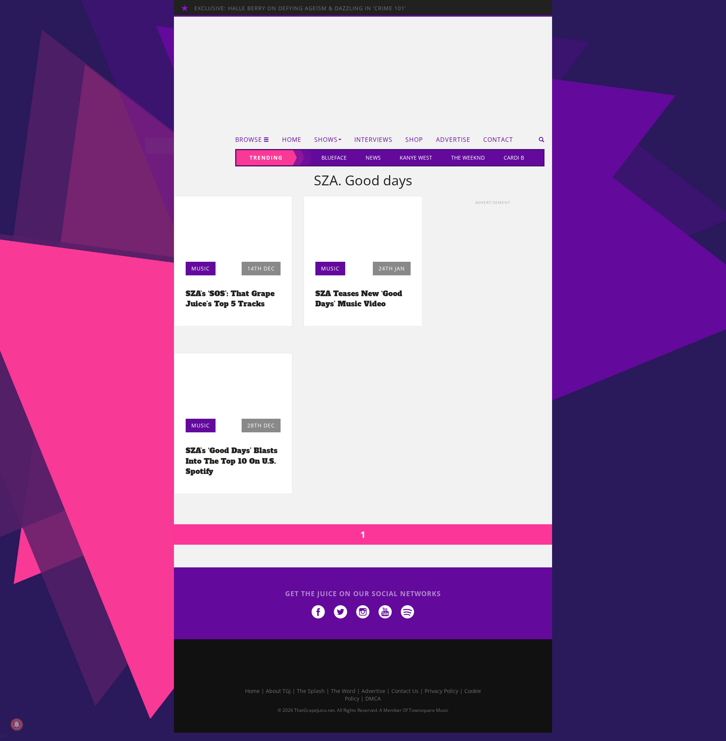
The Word (343, 690)
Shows (326, 140)
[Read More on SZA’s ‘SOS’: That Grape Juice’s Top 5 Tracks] (233, 231)
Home (291, 140)
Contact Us (405, 690)
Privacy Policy (441, 690)
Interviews (373, 140)
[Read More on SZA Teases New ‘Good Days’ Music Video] (363, 231)
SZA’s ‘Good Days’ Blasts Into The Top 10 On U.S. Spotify (232, 461)
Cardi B (514, 157)
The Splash (311, 690)
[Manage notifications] (17, 724)
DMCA (373, 698)
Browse (248, 140)
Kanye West (416, 157)
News (373, 157)
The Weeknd (468, 157)
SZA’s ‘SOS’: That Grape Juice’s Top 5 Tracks (230, 299)
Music (200, 268)
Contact (498, 140)
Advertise (453, 140)
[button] (539, 139)
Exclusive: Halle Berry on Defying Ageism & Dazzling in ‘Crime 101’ (300, 8)
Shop (414, 140)
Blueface (334, 157)
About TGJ (278, 690)
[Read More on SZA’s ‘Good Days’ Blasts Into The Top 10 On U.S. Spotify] (233, 388)
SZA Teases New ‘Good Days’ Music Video (358, 299)
